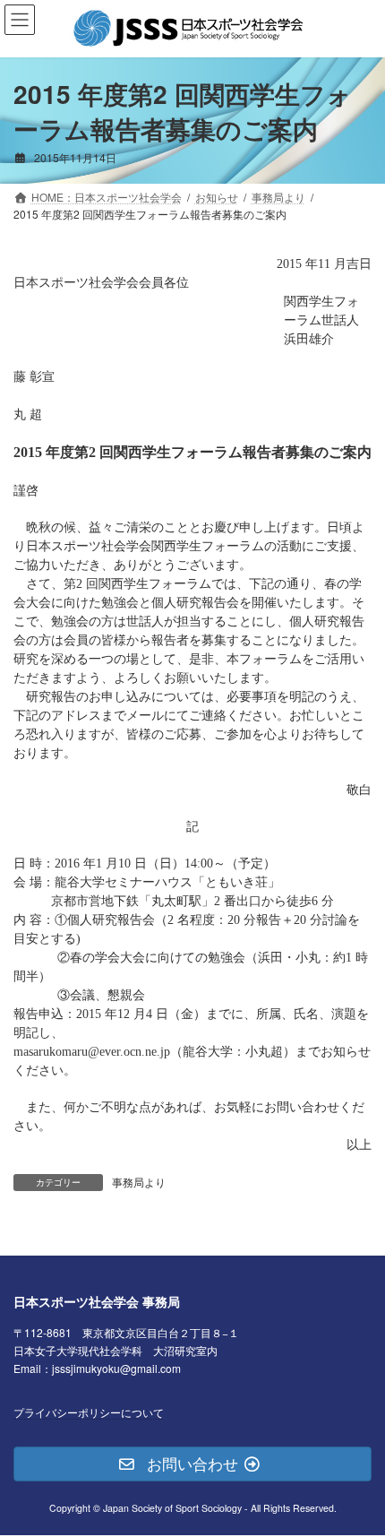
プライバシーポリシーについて (88, 1412)
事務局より (139, 1181)
